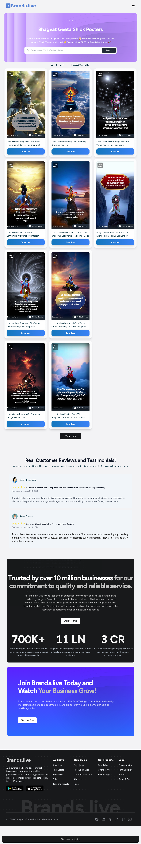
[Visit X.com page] (111, 819)
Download (26, 151)
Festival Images (81, 769)
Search (109, 50)
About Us (78, 779)
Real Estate (58, 769)
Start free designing (70, 839)
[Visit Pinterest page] (125, 819)
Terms (122, 774)
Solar (55, 779)
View (30, 108)
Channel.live (104, 769)
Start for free (70, 620)
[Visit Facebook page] (98, 819)
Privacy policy (125, 765)
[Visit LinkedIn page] (105, 819)
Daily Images (80, 765)
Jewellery (57, 765)
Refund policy (125, 769)
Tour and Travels (61, 784)
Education (58, 774)
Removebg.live (105, 774)
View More (70, 436)
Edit (19, 108)
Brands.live (18, 760)
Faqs (76, 784)
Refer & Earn (125, 779)
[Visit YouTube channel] (131, 819)
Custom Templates (83, 774)
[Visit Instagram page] (118, 819)
